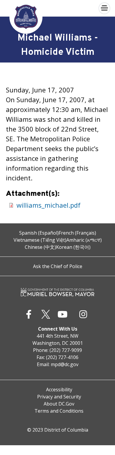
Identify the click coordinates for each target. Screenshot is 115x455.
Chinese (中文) (40, 247)
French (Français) (77, 233)
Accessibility (59, 389)
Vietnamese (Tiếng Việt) (40, 240)
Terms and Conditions (58, 411)
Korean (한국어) (73, 247)
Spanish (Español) (39, 233)
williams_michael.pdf (48, 205)
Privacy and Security (59, 396)
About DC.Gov (59, 403)
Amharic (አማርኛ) (84, 240)
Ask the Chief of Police (57, 266)
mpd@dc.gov (64, 364)
